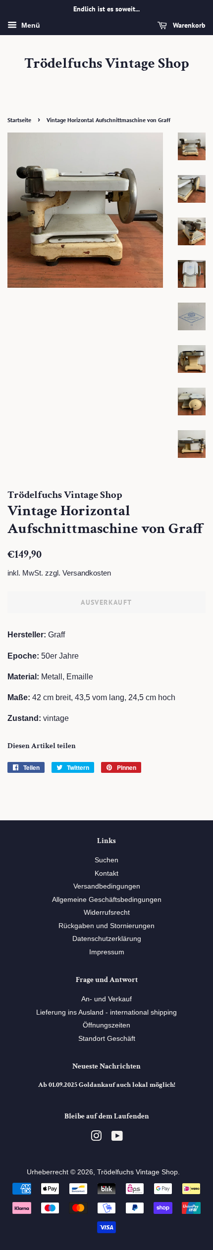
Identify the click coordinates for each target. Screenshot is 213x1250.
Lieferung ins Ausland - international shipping (106, 1012)
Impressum (106, 952)
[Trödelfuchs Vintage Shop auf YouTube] (117, 1138)
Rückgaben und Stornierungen (106, 926)
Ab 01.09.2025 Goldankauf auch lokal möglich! (106, 1084)
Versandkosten (86, 573)
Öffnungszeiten (106, 1025)
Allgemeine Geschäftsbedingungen (106, 899)
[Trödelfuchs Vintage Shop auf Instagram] (96, 1138)
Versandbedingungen (106, 886)
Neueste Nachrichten (106, 1066)
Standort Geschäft (106, 1038)
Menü (29, 25)
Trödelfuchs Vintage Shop (106, 64)
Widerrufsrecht (107, 912)
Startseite (19, 120)
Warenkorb (188, 25)
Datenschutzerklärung (106, 938)
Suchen (106, 860)
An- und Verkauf (106, 999)
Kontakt (106, 873)
